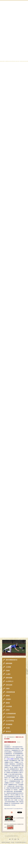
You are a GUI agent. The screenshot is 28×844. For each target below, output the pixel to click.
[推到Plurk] (12, 812)
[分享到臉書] (12, 839)
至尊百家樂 (9, 685)
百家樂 (8, 670)
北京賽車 (8, 667)
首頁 (5, 737)
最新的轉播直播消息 (11, 660)
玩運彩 (8, 688)
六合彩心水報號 (9, 758)
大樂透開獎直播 (10, 692)
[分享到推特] (10, 839)
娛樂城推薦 (9, 678)
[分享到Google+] (15, 839)
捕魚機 (8, 703)
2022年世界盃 (10, 721)
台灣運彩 (8, 699)
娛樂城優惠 (9, 663)
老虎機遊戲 (9, 724)
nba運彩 (8, 674)
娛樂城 (8, 695)
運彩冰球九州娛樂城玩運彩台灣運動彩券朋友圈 (13, 826)
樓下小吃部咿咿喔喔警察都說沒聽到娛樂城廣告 (14, 819)
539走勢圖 (9, 706)
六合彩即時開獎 (10, 717)
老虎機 (8, 728)
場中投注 (8, 731)
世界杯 (8, 710)
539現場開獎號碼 (11, 713)
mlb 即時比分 (9, 681)
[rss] (18, 839)
